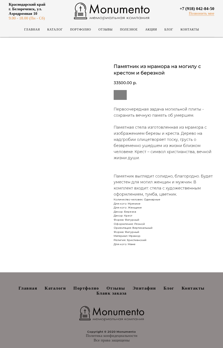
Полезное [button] (129, 29)
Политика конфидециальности (111, 335)
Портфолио (80, 29)
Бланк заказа (111, 293)
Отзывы (105, 29)
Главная (32, 29)
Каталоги (55, 288)
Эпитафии (144, 288)
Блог (168, 29)
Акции (151, 29)
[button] (201, 13)
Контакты (190, 29)
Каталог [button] (55, 29)
